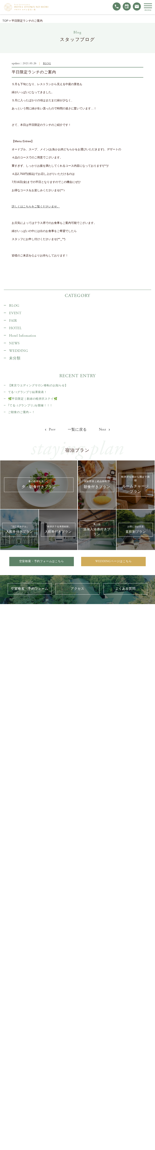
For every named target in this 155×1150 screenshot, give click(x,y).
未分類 (14, 358)
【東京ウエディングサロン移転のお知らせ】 (38, 385)
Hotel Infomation (22, 335)
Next (103, 429)
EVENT (15, 313)
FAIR (13, 320)
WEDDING (18, 351)
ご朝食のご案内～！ (21, 412)
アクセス (77, 589)
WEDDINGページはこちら (113, 561)
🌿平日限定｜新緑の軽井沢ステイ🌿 (32, 399)
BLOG (47, 63)
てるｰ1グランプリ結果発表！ (27, 392)
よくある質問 (125, 589)
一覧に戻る (77, 429)
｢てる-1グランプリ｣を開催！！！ (30, 405)
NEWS (14, 343)
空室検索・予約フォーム (29, 589)
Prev (52, 429)
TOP (5, 20)
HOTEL (15, 328)
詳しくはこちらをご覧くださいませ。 (36, 206)
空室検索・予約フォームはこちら (41, 561)
